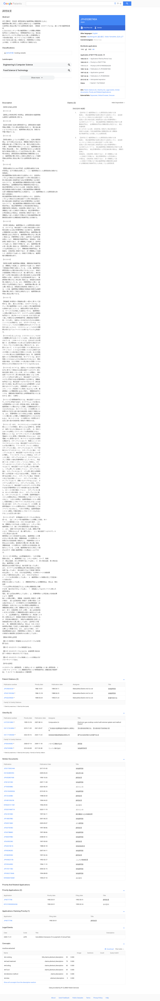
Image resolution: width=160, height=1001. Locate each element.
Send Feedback (64, 998)
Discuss (111, 95)
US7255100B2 (9, 722)
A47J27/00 (10, 53)
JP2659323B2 (8, 841)
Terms (88, 998)
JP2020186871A (9, 809)
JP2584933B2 (8, 855)
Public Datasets (78, 998)
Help (107, 998)
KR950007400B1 (9, 878)
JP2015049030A (9, 791)
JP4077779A (8, 900)
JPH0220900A (9, 698)
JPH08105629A (9, 800)
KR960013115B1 (9, 805)
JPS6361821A (8, 846)
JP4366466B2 (8, 744)
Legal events (110, 90)
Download (110, 949)
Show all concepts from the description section (20, 982)
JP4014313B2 (8, 782)
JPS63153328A (9, 693)
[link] (15, 53)
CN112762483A (9, 728)
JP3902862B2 (8, 850)
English (95, 33)
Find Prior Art (87, 28)
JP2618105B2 (8, 814)
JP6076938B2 (8, 748)
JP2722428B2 (8, 796)
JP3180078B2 (8, 818)
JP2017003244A (9, 768)
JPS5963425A (9, 689)
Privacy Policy (97, 998)
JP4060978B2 (8, 837)
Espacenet (93, 95)
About (53, 998)
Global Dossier (103, 95)
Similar (99, 28)
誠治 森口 (101, 37)
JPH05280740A (9, 777)
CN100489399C (9, 773)
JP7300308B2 (8, 787)
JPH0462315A (8, 860)
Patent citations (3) (90, 90)
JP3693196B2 (8, 823)
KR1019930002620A (10, 904)
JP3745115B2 (8, 869)
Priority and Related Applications (100, 92)
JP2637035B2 (8, 828)
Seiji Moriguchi (92, 37)
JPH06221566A (9, 873)
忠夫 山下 (120, 37)
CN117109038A (9, 735)
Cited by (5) (101, 90)
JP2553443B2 (8, 864)
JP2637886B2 (8, 832)
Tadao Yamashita (110, 37)
